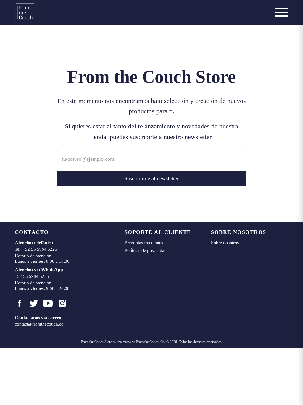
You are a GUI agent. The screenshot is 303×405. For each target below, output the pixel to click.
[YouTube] (48, 303)
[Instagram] (62, 303)
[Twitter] (33, 303)
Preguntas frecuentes (144, 242)
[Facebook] (19, 303)
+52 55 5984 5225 (32, 276)
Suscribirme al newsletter (151, 178)
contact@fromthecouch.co (39, 324)
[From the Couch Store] (25, 12)
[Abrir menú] (281, 12)
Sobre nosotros (225, 242)
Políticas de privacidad (146, 250)
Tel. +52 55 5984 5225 (36, 249)
